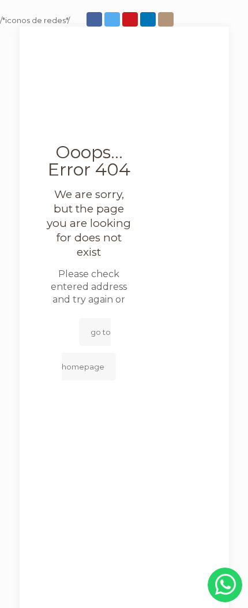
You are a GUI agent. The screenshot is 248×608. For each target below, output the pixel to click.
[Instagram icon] (167, 19)
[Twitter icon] (113, 19)
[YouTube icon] (131, 19)
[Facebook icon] (95, 19)
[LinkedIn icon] (149, 19)
